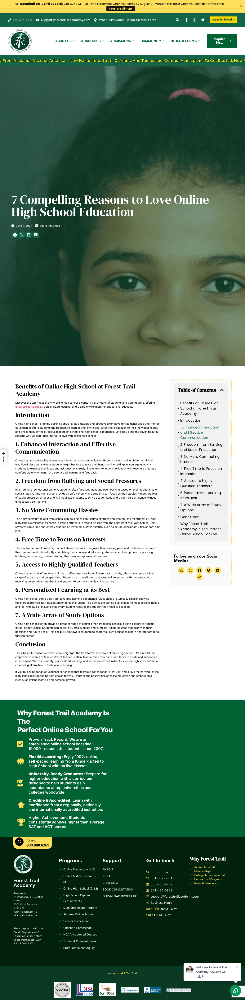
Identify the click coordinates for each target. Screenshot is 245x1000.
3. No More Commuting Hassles (200, 459)
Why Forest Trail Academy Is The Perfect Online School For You (200, 528)
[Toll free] (19, 842)
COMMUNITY (150, 41)
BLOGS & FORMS (184, 41)
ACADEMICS (91, 41)
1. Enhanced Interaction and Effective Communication (199, 432)
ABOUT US (63, 41)
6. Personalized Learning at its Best (200, 495)
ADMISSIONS (120, 41)
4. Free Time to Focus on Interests (201, 471)
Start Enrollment (120, 9)
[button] (177, 20)
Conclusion (189, 516)
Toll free (31, 840)
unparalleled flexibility (28, 406)
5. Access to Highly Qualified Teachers (196, 483)
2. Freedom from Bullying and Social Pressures (201, 447)
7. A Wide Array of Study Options (200, 507)
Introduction (190, 420)
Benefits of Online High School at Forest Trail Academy (199, 408)
